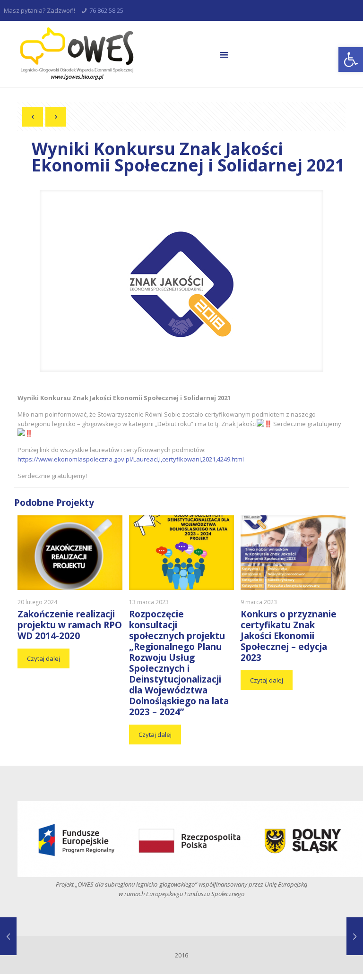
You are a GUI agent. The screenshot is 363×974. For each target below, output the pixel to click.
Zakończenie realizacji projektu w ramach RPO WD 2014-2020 (69, 625)
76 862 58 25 (106, 10)
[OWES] (75, 54)
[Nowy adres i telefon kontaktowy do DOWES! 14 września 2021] (8, 936)
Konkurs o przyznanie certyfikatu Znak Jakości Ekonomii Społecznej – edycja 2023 (289, 636)
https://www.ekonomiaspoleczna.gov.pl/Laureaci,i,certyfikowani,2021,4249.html (130, 459)
